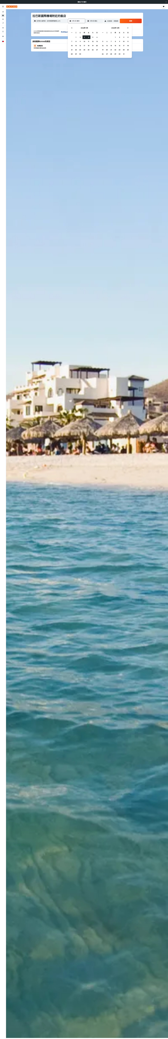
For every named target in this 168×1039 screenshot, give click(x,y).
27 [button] (97, 50)
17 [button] (84, 45)
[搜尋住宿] (3, 15)
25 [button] (88, 50)
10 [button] (84, 41)
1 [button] (115, 37)
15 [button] (76, 45)
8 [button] (115, 41)
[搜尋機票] (3, 12)
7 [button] (71, 41)
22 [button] (76, 50)
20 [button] (97, 45)
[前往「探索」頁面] (3, 28)
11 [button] (88, 41)
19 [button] (92, 45)
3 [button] (84, 37)
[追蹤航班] (3, 31)
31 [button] (123, 54)
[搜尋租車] (3, 19)
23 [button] (80, 50)
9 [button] (80, 41)
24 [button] (84, 50)
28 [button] (72, 54)
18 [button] (88, 45)
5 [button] (92, 37)
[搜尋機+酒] (3, 23)
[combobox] (51, 21)
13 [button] (97, 41)
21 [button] (71, 50)
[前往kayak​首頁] (11, 6)
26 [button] (93, 50)
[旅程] (3, 36)
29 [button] (76, 54)
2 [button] (80, 37)
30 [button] (80, 54)
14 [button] (71, 45)
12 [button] (92, 41)
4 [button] (88, 37)
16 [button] (80, 45)
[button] (166, 2)
